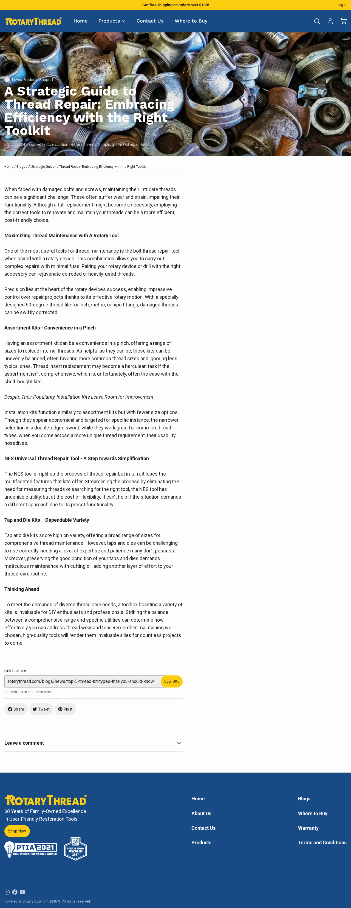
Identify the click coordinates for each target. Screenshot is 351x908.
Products (109, 21)
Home (80, 21)
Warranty (308, 828)
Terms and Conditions (322, 842)
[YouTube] (22, 892)
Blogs (20, 167)
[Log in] (327, 21)
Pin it (68, 709)
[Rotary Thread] (33, 21)
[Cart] (341, 21)
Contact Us (150, 21)
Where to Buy (191, 21)
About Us (201, 813)
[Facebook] (15, 892)
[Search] (314, 21)
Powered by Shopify (18, 901)
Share (18, 709)
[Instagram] (7, 892)
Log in (342, 5)
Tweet (44, 709)
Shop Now (17, 831)
